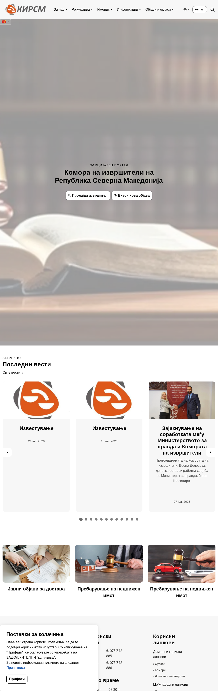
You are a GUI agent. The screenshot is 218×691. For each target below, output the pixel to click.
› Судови (159, 663)
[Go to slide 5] (101, 519)
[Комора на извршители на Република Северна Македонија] (25, 9)
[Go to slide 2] (86, 519)
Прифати (17, 679)
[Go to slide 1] (81, 519)
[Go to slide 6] (106, 519)
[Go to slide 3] (91, 519)
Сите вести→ (13, 372)
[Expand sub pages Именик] (111, 9)
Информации (127, 9)
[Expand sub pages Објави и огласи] (173, 9)
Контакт (200, 9)
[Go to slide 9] (121, 519)
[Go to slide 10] (127, 519)
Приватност (15, 667)
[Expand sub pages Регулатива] (92, 9)
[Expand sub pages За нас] (66, 9)
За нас (59, 9)
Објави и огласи (158, 9)
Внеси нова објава (134, 195)
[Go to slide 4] (96, 519)
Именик (103, 9)
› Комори (159, 670)
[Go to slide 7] (111, 519)
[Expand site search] (212, 9)
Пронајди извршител (90, 195)
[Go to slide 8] (116, 519)
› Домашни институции (169, 676)
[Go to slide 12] (137, 519)
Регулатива (81, 9)
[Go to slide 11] (132, 519)
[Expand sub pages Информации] (140, 9)
